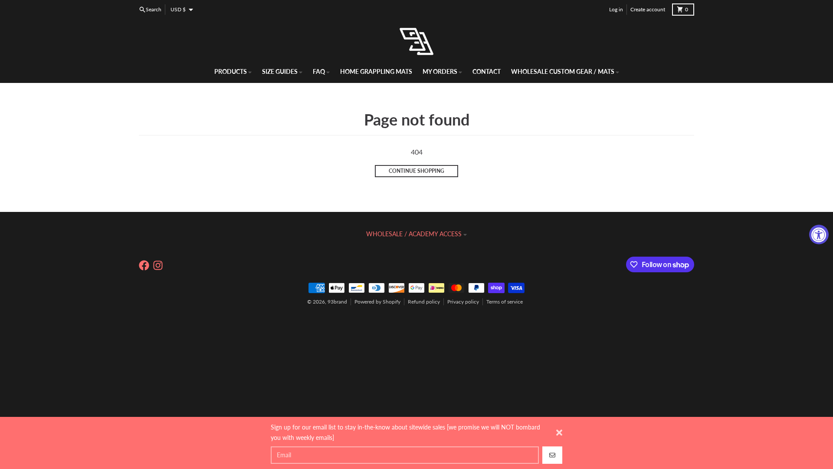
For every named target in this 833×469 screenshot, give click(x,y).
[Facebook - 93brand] (144, 265)
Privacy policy (463, 301)
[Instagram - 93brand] (158, 265)
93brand (337, 301)
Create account (647, 9)
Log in (616, 9)
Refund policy (424, 301)
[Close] (559, 432)
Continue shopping (416, 171)
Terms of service (504, 301)
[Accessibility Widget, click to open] (819, 234)
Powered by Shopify (377, 301)
